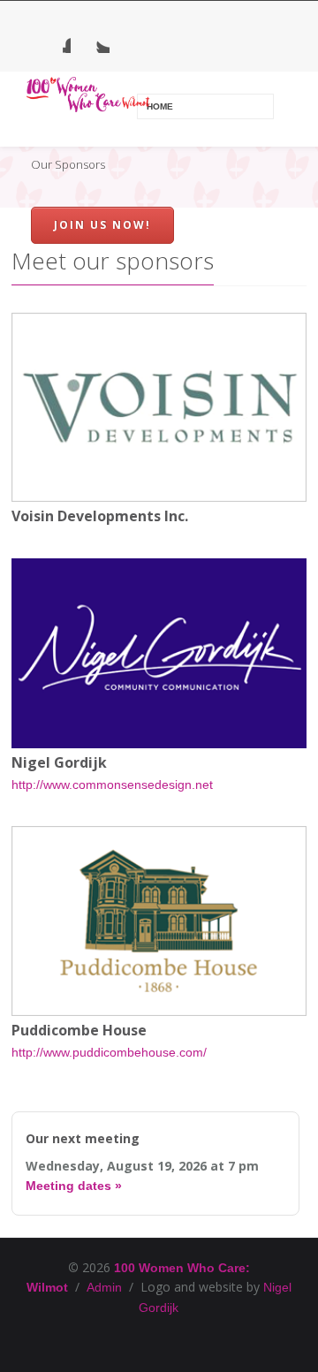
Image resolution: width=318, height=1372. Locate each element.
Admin (104, 1287)
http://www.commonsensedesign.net (112, 784)
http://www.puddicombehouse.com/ (109, 1052)
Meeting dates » (74, 1186)
